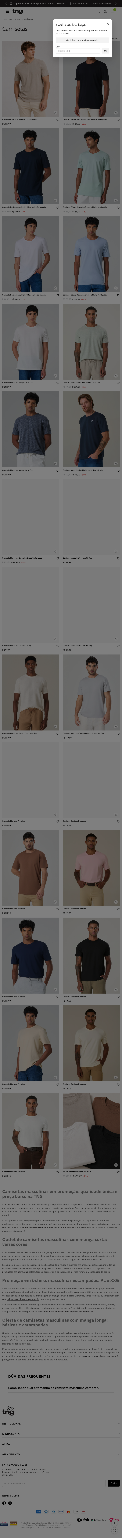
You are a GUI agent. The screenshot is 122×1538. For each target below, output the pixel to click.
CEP (58, 46)
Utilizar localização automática (84, 40)
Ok (105, 51)
